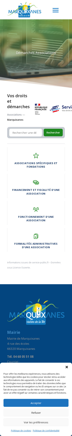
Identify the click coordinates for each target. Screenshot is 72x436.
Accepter (36, 403)
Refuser (36, 412)
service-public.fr (40, 262)
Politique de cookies (21, 430)
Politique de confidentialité (46, 430)
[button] (67, 367)
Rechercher (53, 132)
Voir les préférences (36, 422)
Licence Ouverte (21, 267)
